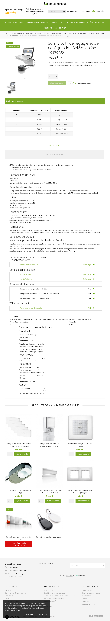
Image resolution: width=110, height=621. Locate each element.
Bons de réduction (88, 604)
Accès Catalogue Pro (96, 22)
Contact (62, 28)
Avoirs (84, 599)
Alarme (54, 22)
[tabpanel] (25, 60)
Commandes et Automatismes (15, 593)
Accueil (8, 22)
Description (55, 146)
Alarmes (8, 590)
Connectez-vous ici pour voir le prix (18, 544)
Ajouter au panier (57, 83)
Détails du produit (55, 154)
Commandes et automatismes (37, 22)
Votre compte (90, 586)
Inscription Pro (50, 28)
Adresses (85, 601)
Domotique (18, 22)
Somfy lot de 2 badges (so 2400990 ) (49, 537)
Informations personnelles (91, 593)
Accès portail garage (76, 22)
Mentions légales (50, 590)
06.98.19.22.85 (71, 11)
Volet (62, 22)
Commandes (86, 596)
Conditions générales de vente (54, 593)
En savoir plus (30, 614)
